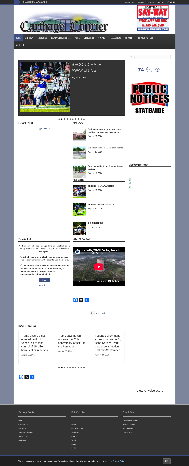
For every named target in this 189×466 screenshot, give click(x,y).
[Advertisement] (149, 138)
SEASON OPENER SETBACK (101, 204)
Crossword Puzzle (130, 421)
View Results (44, 285)
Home (18, 37)
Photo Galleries (129, 428)
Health (73, 448)
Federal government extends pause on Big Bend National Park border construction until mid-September (108, 343)
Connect (102, 37)
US (72, 421)
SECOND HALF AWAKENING (35, 2)
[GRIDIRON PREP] (79, 228)
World (73, 440)
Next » (103, 313)
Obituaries (89, 37)
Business (74, 444)
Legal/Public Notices (61, 37)
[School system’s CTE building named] (79, 153)
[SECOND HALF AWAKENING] (79, 191)
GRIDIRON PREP (95, 223)
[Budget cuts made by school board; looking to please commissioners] (79, 134)
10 (84, 119)
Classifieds (116, 37)
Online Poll (127, 432)
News (77, 37)
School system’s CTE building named (105, 148)
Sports (128, 37)
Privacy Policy (119, 461)
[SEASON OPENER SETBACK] (79, 209)
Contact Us (129, 2)
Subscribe (150, 2)
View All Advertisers (149, 390)
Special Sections (25, 432)
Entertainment (77, 428)
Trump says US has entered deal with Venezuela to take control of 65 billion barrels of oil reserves (34, 343)
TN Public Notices (144, 37)
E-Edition (140, 2)
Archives (161, 2)
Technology (76, 432)
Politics (74, 436)
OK (166, 461)
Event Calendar (129, 424)
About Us (20, 45)
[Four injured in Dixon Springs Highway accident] (79, 171)
